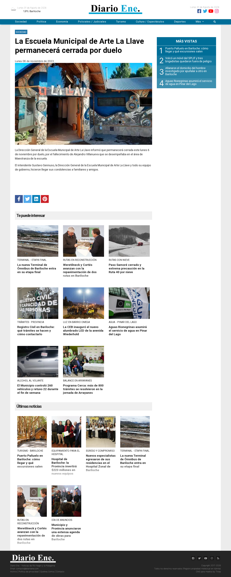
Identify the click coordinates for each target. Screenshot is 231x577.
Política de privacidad (29, 571)
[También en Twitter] (205, 11)
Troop (218, 571)
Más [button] (199, 21)
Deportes (180, 21)
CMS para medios (204, 571)
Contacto (60, 571)
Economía (62, 21)
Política (41, 21)
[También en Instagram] (216, 11)
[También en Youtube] (210, 11)
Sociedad (21, 21)
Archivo (14, 571)
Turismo (121, 21)
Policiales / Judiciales (92, 21)
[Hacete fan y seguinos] (199, 11)
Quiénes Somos (47, 571)
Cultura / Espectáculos (150, 21)
